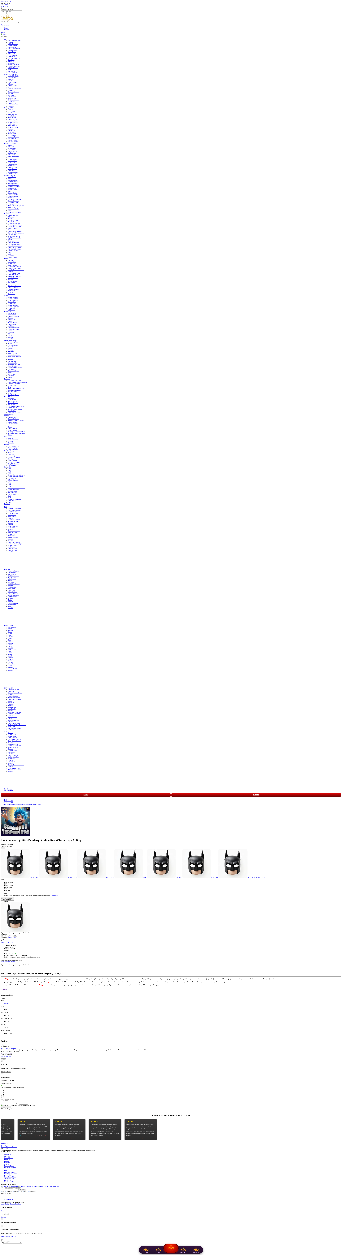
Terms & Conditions (10, 1177)
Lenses (10, 718)
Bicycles (10, 441)
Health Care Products (14, 462)
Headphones (11, 527)
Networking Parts (13, 342)
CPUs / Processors (13, 44)
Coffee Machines (12, 281)
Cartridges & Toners (13, 329)
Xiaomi (10, 633)
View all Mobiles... (13, 185)
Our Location (4, 6)
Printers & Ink (8, 311)
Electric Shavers (12, 460)
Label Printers (12, 324)
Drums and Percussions (14, 390)
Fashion (6, 444)
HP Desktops (11, 111)
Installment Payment (10, 1167)
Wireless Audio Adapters (15, 244)
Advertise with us (9, 1178)
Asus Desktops (12, 116)
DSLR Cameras (12, 228)
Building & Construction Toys (16, 431)
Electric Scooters (12, 430)
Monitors (10, 129)
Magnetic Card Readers (14, 412)
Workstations (11, 124)
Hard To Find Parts (9, 1172)
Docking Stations (13, 172)
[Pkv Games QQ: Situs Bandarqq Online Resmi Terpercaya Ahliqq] (7, 20)
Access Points (12, 347)
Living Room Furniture (14, 266)
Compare (5, 901)
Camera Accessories (13, 720)
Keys (9, 387)
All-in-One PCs (12, 125)
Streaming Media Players (15, 225)
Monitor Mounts (12, 140)
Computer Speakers (13, 92)
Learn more (55, 895)
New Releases (8, 789)
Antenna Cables (12, 361)
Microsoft (10, 641)
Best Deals (7, 504)
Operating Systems (13, 417)
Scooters (10, 438)
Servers (10, 372)
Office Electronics (13, 593)
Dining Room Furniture (14, 268)
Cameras (10, 715)
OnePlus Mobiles (13, 181)
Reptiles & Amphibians (14, 499)
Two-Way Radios (13, 234)
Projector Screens (13, 220)
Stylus (9, 210)
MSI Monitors (12, 138)
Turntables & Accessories (15, 246)
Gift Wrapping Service (10, 1174)
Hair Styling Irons (13, 456)
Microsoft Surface (13, 194)
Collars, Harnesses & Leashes (16, 475)
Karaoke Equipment (13, 395)
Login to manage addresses (8, 1236)
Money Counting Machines (15, 409)
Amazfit (10, 656)
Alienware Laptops (13, 156)
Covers (10, 665)
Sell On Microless (9, 1182)
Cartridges (11, 332)
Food (9, 470)
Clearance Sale (8, 790)
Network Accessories (14, 364)
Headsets (10, 93)
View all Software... (13, 423)
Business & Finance (13, 419)
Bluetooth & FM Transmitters (16, 233)
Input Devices (12, 98)
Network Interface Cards (15, 367)
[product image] (15, 835)
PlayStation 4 (11, 705)
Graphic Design (12, 422)
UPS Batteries (12, 97)
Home (6, 258)
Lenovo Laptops (12, 151)
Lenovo (10, 646)
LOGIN (86, 795)
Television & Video (13, 215)
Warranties (7, 1162)
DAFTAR (256, 795)
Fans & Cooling (12, 50)
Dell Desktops (12, 113)
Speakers (10, 524)
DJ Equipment (12, 385)
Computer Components (14, 508)
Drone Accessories (13, 428)
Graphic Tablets (12, 103)
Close (2, 1211)
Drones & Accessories (14, 713)
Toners (10, 331)
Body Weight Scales (13, 464)
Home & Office (12, 121)
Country (3, 1241)
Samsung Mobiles (13, 183)
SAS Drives (11, 71)
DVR (9, 252)
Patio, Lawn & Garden (14, 286)
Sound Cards (11, 53)
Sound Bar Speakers (13, 242)
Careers (6, 1164)
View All (10, 339)
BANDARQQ (8, 625)
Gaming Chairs (12, 262)
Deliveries (7, 1159)
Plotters (10, 321)
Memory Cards (12, 77)
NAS (9, 69)
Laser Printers (12, 313)
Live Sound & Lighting (14, 380)
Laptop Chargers (12, 167)
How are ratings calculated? (8, 1048)
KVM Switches (12, 353)
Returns (6, 1161)
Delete (8, 1071)
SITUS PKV (110, 878)
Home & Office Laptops (15, 544)
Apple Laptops (12, 153)
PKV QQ (7, 569)
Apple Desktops (12, 114)
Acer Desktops (12, 117)
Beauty (10, 452)
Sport (5, 436)
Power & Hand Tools (14, 273)
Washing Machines (13, 289)
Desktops (10, 109)
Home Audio (11, 241)
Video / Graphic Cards (14, 40)
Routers (10, 343)
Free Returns (4, 4)
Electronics (7, 214)
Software (6, 415)
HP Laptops (11, 146)
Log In (6, 28)
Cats (9, 481)
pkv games (49, 982)
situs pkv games (8, 802)
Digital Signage (12, 596)
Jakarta (6, 1)
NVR (9, 254)
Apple (9, 651)
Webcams (10, 90)
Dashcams (11, 255)
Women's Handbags (13, 446)
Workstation (11, 162)
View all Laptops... (13, 164)
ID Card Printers (12, 323)
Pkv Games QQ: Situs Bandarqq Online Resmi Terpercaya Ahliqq (23, 804)
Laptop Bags (11, 170)
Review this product (6, 1053)
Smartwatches (12, 188)
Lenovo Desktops (13, 119)
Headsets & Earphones (14, 199)
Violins (10, 393)
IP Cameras (11, 351)
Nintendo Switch (12, 707)
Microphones (11, 95)
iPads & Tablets (12, 189)
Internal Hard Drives (13, 64)
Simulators (11, 702)
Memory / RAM (12, 56)
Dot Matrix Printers (13, 316)
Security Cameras (13, 250)
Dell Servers (11, 374)
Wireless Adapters (13, 345)
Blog (5, 1170)
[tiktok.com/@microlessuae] (10, 1199)
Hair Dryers (11, 459)
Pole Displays (12, 404)
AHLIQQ (7, 1003)
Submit (3, 1059)
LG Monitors (11, 130)
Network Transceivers (14, 355)
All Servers (11, 377)
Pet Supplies (7, 467)
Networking (11, 598)
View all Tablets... (13, 196)
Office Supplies (8, 414)
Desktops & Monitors (10, 108)
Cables (10, 80)
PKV (5, 507)
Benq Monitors (12, 133)
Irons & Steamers (13, 278)
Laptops (10, 145)
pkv (5, 39)
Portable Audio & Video (14, 231)
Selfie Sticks (11, 207)
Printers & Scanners (13, 571)
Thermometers (12, 465)
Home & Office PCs (13, 532)
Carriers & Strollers (13, 489)
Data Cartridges (12, 72)
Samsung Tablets (12, 193)
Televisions (11, 217)
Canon (10, 335)
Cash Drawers (12, 399)
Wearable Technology (14, 186)
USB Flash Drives (13, 68)
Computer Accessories (10, 74)
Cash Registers (12, 411)
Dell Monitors (12, 135)
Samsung (10, 337)
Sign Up (6, 29)
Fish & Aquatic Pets (13, 494)
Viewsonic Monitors (13, 137)
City (2, 1242)
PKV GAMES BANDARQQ (256, 878)
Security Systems (12, 257)
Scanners (10, 318)
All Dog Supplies (13, 480)
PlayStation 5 (11, 704)
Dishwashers (11, 294)
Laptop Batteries (12, 169)
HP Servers (11, 375)
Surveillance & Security (14, 249)
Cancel (3, 1071)
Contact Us (7, 1154)
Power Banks (11, 204)
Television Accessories (14, 699)
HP (9, 334)
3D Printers (11, 326)
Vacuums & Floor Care (14, 276)
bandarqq (40, 985)
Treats (9, 472)
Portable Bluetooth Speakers (16, 205)
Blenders (10, 279)
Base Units (11, 398)
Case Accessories (13, 45)
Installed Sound (12, 391)
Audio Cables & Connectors (16, 388)
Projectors (10, 218)
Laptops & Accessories (10, 143)
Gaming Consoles (13, 298)
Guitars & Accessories (14, 383)
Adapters (10, 84)
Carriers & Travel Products (15, 476)
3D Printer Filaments (14, 327)
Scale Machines (12, 407)
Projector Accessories (14, 223)
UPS (9, 87)
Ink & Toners (11, 588)
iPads (9, 191)
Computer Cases (12, 42)
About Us (7, 1156)
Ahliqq (6, 979)
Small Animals (12, 500)
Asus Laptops (12, 148)
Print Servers (11, 369)
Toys (5, 425)
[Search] (18, 22)
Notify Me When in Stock (8, 961)
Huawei (10, 632)
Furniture (10, 260)
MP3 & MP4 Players (14, 236)
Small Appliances (13, 274)
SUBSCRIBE (21, 1189)
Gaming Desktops (13, 122)
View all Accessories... (14, 212)
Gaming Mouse (12, 308)
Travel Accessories (13, 449)
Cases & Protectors (13, 201)
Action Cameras (12, 230)
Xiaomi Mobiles (12, 180)
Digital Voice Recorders (14, 238)
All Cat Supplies (12, 492)
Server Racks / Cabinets (14, 356)
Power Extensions (13, 82)
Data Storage (11, 60)
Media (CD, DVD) (13, 76)
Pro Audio (7, 379)
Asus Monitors (12, 132)
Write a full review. (6, 1056)
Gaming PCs (11, 534)
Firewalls (10, 348)
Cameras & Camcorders (14, 226)
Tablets (10, 638)
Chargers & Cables (13, 202)
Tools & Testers (12, 85)
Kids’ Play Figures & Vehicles (16, 433)
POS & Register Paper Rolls (16, 406)
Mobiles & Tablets (9, 175)
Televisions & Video (13, 689)
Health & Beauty (9, 451)
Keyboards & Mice (13, 100)
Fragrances (11, 454)
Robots (10, 435)
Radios (10, 239)
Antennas (10, 359)
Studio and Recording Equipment (17, 382)
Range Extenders (12, 366)
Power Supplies (12, 55)
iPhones (10, 178)
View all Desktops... (13, 127)
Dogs (9, 468)
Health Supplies (12, 478)
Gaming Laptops (12, 159)
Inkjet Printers (12, 314)
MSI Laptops (11, 154)
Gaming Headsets (13, 305)
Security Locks (12, 173)
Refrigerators (11, 290)
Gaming (6, 295)
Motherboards (12, 47)
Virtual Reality (12, 709)
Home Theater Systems (14, 247)
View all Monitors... (13, 141)
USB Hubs (11, 79)
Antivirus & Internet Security (16, 420)
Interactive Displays (13, 595)
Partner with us (8, 1180)
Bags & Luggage (12, 448)
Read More (4, 989)
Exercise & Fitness (13, 440)
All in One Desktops (13, 537)
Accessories (11, 165)
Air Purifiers (11, 282)
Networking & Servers (10, 340)
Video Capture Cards (14, 48)
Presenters (11, 106)
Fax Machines (12, 319)
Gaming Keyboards (13, 306)
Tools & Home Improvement (16, 270)
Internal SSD (11, 61)
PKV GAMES (8, 688)
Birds (9, 497)
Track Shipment (8, 1158)
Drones (10, 427)
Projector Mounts (13, 222)
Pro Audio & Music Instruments (17, 725)
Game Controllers (13, 105)
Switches (10, 350)
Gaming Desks (12, 263)
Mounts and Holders (13, 209)
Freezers (10, 292)
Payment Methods (9, 1166)
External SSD (12, 63)
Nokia (9, 635)
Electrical (10, 271)
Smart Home (11, 726)
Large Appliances (13, 287)
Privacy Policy (8, 1175)
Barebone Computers (14, 58)
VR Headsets (11, 310)
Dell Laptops (11, 149)
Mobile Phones (12, 177)
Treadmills (11, 443)
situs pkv (6, 731)
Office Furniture (12, 265)
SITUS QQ (214, 878)
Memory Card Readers (14, 88)
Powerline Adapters (13, 371)
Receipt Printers (12, 401)
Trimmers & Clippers (14, 457)
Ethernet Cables (12, 363)
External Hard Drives (14, 66)
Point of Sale (7, 396)
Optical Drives (12, 52)
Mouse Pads (11, 101)
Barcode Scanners (13, 403)
